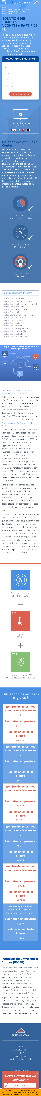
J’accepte (35, 1094)
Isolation (13, 298)
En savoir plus (25, 1094)
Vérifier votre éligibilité (20, 94)
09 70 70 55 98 (21, 2)
